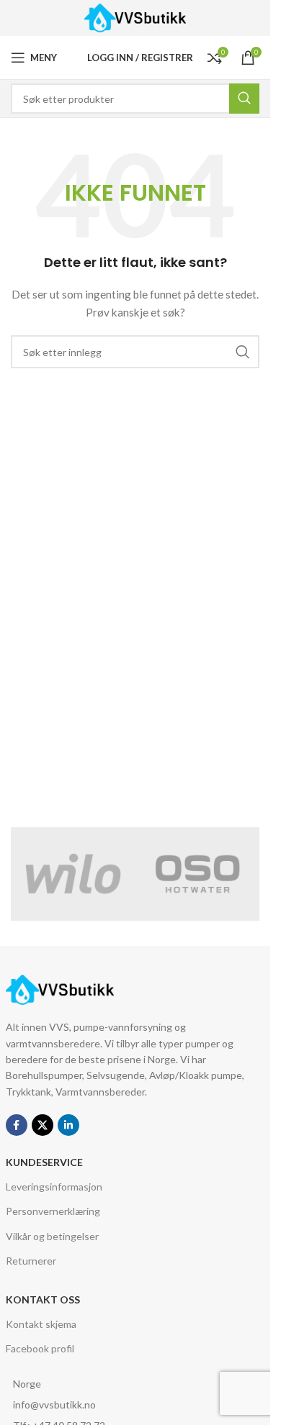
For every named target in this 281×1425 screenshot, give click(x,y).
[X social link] (42, 1125)
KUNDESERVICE (44, 1162)
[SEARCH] (242, 351)
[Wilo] (73, 874)
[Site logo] (135, 17)
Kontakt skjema (41, 1324)
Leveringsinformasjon (54, 1186)
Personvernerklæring (53, 1211)
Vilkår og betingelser (52, 1236)
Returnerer (31, 1261)
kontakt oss (43, 1299)
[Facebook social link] (16, 1125)
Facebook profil (40, 1348)
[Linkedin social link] (68, 1125)
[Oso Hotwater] (197, 874)
